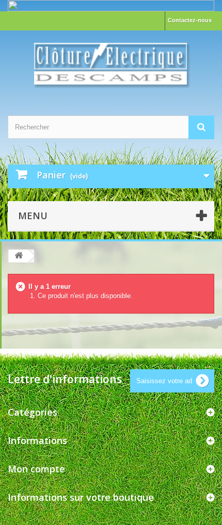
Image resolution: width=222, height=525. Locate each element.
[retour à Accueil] (18, 256)
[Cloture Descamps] (111, 64)
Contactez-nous (190, 20)
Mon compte (36, 469)
